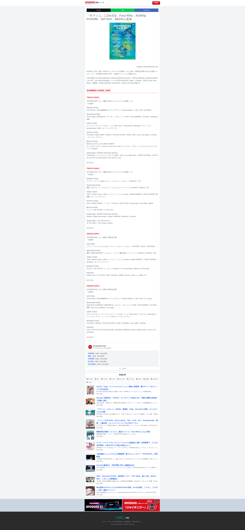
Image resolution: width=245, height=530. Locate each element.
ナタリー (94, 4)
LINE (122, 10)
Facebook (146, 10)
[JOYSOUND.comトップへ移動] (156, 3)
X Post (99, 10)
